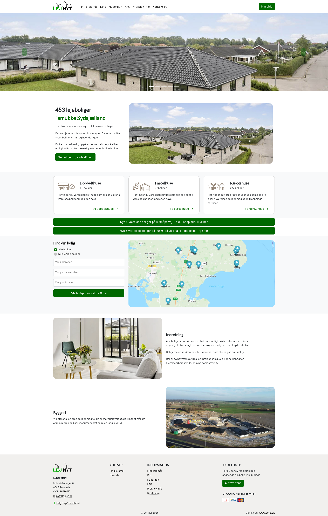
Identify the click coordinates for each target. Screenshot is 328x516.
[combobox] (88, 262)
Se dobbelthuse (103, 208)
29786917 (65, 491)
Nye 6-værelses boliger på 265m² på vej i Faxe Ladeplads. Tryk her (164, 230)
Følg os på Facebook (68, 503)
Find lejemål (89, 6)
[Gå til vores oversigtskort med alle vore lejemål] (201, 275)
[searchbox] (69, 263)
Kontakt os (160, 6)
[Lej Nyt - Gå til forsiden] (62, 5)
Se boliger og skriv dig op (75, 157)
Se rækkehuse (255, 208)
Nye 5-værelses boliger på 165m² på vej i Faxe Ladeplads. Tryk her (164, 222)
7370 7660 (234, 483)
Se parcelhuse (180, 208)
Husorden (115, 6)
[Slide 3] (164, 86)
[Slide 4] (170, 86)
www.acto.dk (267, 512)
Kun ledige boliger (69, 253)
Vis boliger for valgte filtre (89, 293)
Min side (266, 6)
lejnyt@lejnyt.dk (62, 495)
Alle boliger (65, 249)
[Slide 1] (151, 86)
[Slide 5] (176, 86)
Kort (103, 6)
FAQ (127, 6)
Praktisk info (141, 6)
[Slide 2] (157, 86)
